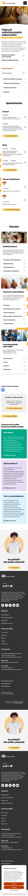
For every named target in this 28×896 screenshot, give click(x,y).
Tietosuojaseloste (6, 683)
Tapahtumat (4, 635)
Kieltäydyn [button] (13, 887)
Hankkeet (3, 638)
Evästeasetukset (5, 686)
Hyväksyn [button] (14, 884)
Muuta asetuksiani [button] (14, 890)
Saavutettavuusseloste (7, 681)
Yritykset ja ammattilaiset (7, 617)
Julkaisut (3, 641)
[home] (8, 3)
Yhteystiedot (4, 643)
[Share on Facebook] (6, 586)
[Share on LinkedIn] (4, 586)
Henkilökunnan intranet (7, 623)
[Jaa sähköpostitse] (11, 586)
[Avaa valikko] (25, 3)
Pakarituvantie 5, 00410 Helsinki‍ (10, 662)
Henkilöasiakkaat (5, 615)
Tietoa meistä (4, 632)
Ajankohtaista (4, 620)
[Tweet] (9, 586)
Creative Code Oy (19, 702)
